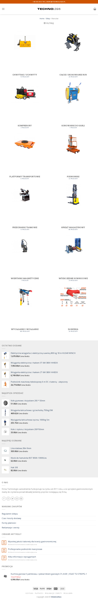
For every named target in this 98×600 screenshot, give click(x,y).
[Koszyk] (94, 9)
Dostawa (29, 593)
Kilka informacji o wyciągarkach (22, 557)
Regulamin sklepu (10, 513)
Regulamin (68, 593)
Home (42, 18)
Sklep (48, 18)
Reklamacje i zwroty (10, 527)
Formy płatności (9, 523)
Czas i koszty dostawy (11, 518)
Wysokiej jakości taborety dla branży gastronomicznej (32, 541)
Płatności (39, 593)
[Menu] (3, 9)
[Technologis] (49, 8)
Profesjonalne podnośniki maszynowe (25, 549)
